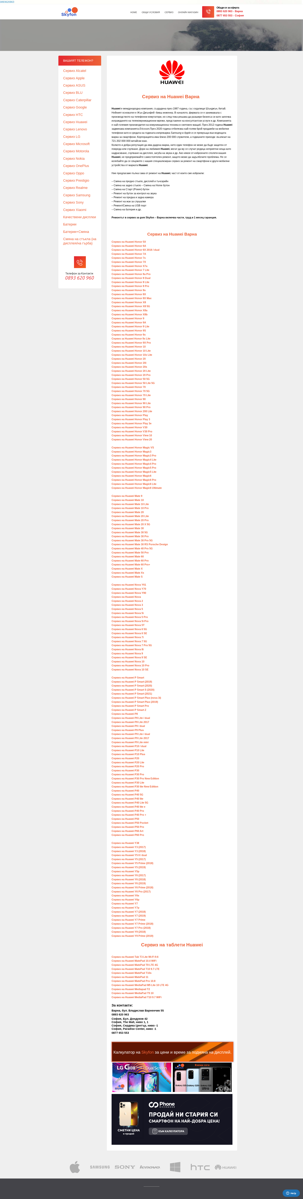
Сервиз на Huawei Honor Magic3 (131, 451)
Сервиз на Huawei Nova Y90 (129, 593)
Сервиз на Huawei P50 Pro (128, 827)
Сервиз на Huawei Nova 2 (127, 601)
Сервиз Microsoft (76, 144)
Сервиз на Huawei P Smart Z (129, 710)
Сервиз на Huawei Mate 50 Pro (130, 552)
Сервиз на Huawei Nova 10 (128, 661)
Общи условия (151, 12)
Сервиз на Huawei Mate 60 (128, 556)
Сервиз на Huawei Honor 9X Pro (131, 342)
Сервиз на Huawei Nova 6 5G (129, 629)
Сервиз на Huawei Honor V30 (129, 427)
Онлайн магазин (188, 12)
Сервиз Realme (75, 188)
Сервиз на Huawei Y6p (125, 899)
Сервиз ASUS (74, 85)
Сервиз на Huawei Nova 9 (127, 653)
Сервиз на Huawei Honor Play (130, 415)
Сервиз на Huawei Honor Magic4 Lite (134, 459)
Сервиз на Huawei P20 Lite (128, 762)
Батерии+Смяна (76, 232)
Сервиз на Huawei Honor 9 (128, 318)
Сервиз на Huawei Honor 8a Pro (131, 274)
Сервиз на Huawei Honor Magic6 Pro (134, 480)
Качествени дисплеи (79, 217)
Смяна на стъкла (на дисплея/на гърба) (79, 241)
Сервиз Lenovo (75, 129)
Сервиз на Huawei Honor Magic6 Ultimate (137, 488)
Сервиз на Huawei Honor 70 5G (131, 391)
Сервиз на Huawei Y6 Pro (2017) (131, 891)
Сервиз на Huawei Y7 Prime (128, 919)
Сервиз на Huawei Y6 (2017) (129, 875)
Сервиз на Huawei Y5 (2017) (129, 859)
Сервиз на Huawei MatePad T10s (132, 973)
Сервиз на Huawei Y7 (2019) (129, 915)
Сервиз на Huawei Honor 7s (129, 258)
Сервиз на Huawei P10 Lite (128, 750)
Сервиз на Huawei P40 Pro (128, 811)
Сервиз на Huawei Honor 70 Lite (131, 395)
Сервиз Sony (73, 202)
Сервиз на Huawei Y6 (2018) (129, 879)
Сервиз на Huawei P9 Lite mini (130, 742)
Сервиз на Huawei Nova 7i (128, 637)
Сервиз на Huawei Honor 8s (129, 290)
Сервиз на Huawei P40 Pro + (129, 814)
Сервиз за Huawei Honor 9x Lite (131, 338)
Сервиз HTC (73, 115)
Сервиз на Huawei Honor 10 (129, 346)
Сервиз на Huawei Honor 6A (129, 246)
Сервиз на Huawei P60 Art (127, 831)
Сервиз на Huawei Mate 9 (127, 496)
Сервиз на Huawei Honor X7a (129, 266)
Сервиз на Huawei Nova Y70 (129, 589)
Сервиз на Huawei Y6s (125, 895)
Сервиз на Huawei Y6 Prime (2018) (132, 887)
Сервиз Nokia (74, 159)
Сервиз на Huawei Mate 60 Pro (130, 560)
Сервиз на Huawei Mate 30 (128, 528)
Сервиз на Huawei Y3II (125, 843)
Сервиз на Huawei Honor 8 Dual (131, 278)
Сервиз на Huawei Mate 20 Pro (130, 520)
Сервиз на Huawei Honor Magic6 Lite (134, 484)
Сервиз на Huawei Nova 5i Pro (130, 621)
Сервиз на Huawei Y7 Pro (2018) (131, 928)
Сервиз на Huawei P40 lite (127, 798)
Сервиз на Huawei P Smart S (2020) (133, 689)
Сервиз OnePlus (76, 166)
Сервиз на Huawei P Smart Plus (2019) (135, 702)
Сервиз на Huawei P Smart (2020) (132, 685)
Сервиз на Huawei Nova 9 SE (129, 657)
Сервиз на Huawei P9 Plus (128, 730)
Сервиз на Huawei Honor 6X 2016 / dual (135, 250)
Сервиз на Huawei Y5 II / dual (129, 855)
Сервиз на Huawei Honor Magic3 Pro (134, 455)
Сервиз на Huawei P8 (125, 714)
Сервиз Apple (74, 78)
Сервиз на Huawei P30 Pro (128, 774)
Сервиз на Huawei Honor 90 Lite (131, 403)
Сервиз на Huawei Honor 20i (129, 363)
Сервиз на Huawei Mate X (127, 568)
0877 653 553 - (230, 15)
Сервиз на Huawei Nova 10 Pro (130, 665)
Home (133, 12)
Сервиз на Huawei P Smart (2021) (132, 693)
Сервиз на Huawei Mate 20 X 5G (131, 524)
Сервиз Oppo (73, 173)
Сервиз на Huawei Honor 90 (129, 399)
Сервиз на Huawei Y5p (125, 871)
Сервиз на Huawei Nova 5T (128, 625)
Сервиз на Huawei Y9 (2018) (129, 931)
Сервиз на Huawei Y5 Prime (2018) (132, 863)
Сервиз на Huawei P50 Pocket (130, 823)
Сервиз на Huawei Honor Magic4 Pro (134, 463)
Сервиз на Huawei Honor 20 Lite (131, 371)
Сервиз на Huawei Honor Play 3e (132, 423)
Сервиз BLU (73, 93)
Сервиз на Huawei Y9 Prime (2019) (132, 936)
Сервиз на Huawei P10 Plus (128, 754)
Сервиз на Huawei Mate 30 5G (130, 532)
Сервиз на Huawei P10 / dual (129, 746)
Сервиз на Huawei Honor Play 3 (131, 419)
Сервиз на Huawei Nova (126, 597)
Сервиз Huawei (75, 122)
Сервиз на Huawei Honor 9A (129, 322)
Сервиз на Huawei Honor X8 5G (131, 306)
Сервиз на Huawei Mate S (127, 576)
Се (129, 294)
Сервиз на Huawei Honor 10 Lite (131, 350)
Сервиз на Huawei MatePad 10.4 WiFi (134, 960)
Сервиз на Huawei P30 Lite (128, 782)
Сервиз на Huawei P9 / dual (128, 726)
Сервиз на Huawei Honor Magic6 (131, 475)
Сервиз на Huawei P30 (125, 770)
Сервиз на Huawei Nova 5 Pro (130, 617)
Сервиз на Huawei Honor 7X (129, 262)
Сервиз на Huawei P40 (125, 790)
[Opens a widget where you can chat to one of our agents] (291, 1193)
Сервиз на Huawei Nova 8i (128, 649)
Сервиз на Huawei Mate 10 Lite (130, 504)
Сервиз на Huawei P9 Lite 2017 (130, 738)
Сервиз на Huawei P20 (125, 758)
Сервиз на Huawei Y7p (125, 907)
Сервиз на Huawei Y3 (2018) (129, 851)
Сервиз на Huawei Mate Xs (128, 572)
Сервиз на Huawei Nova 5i (128, 613)
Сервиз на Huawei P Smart (128, 677)
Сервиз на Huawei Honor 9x (129, 334)
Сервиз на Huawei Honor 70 (129, 387)
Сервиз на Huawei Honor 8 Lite (130, 282)
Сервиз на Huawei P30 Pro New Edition (135, 778)
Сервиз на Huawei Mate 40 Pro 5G (132, 548)
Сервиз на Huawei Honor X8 (129, 302)
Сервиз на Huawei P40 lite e (128, 806)
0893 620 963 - (230, 11)
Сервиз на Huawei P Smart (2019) (132, 681)
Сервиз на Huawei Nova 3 (127, 605)
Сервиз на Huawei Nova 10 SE (130, 669)
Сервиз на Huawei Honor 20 (129, 358)
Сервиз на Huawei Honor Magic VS (133, 447)
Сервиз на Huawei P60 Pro (128, 835)
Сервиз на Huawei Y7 (125, 903)
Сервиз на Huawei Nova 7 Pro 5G (132, 645)
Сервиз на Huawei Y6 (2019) (129, 883)
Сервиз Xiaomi (74, 210)
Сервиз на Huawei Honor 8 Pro (130, 286)
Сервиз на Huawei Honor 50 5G (131, 379)
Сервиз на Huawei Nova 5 (127, 609)
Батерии (69, 224)
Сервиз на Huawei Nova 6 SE (129, 633)
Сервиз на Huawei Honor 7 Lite (130, 270)
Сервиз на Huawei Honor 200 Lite (132, 411)
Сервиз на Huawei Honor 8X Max (132, 298)
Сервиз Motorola (76, 151)
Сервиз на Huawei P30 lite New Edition (135, 786)
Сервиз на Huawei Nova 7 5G (129, 641)
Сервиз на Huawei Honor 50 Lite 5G (133, 383)
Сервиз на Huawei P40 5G (127, 794)
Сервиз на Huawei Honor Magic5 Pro (134, 467)
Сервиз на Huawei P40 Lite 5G (130, 802)
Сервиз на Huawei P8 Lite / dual (131, 718)
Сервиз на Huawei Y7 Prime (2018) (132, 923)
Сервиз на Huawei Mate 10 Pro (130, 508)
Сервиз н (132, 355)
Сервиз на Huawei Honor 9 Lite (130, 326)
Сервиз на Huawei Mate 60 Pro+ (131, 564)
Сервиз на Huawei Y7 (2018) (129, 911)
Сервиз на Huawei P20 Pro (128, 766)
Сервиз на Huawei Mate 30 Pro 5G (132, 540)
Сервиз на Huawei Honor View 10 (132, 435)
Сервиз (169, 12)
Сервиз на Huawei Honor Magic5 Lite (134, 472)
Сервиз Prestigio (76, 180)
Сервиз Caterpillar (77, 100)
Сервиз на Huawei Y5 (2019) (129, 867)
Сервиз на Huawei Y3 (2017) (129, 847)
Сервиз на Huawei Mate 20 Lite (130, 516)
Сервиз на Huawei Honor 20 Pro (131, 375)
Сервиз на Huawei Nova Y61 (129, 584)
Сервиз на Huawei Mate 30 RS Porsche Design (140, 544)
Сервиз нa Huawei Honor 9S (129, 330)
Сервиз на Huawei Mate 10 (128, 500)
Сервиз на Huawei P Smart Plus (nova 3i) (136, 697)
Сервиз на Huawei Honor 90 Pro (131, 407)
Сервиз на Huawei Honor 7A (129, 254)
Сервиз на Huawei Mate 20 (128, 512)
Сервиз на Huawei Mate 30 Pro (130, 536)
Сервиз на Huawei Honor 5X (129, 241)
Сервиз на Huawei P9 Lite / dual (131, 734)
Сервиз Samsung (76, 195)
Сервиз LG (71, 137)
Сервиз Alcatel (74, 71)
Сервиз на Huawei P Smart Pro (130, 706)
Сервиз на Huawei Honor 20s (129, 367)
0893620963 (7, 2)
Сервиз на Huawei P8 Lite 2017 (130, 722)
